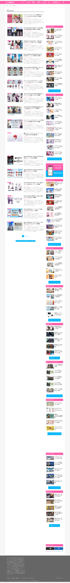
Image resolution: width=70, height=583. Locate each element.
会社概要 (8, 578)
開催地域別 (33, 2)
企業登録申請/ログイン (56, 2)
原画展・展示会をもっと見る (54, 244)
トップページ (23, 2)
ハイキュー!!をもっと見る (54, 282)
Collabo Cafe (10, 2)
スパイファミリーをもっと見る (54, 433)
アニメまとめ (44, 2)
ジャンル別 (28, 2)
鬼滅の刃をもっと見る (54, 525)
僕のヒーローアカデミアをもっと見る (54, 395)
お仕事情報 (38, 2)
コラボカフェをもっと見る (54, 90)
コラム (49, 2)
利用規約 (34, 580)
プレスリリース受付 (23, 578)
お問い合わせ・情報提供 (15, 578)
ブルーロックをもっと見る (54, 487)
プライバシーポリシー (31, 578)
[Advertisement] (25, 149)
